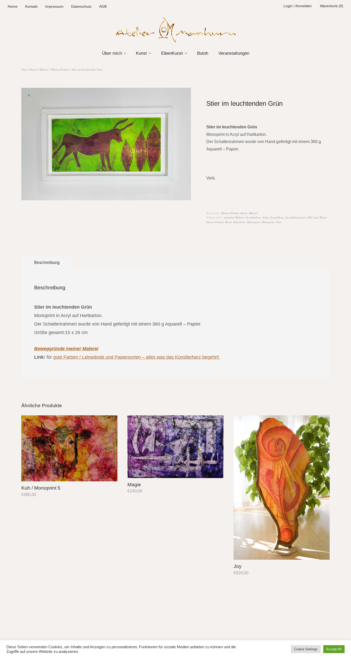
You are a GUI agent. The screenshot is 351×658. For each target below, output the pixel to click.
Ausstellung (277, 217)
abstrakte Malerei (234, 217)
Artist (265, 217)
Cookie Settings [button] (306, 649)
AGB (103, 6)
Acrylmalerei (253, 217)
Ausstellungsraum (295, 217)
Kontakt (31, 6)
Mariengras (254, 222)
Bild (310, 217)
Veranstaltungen (233, 53)
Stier (279, 222)
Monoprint (268, 222)
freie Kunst (320, 217)
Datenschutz (81, 6)
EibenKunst (172, 53)
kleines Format (215, 222)
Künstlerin (239, 222)
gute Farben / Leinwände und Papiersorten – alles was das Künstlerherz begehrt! (136, 357)
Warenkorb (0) (331, 6)
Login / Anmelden (297, 6)
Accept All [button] (333, 649)
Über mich (112, 53)
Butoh (202, 53)
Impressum (54, 6)
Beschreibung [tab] (47, 262)
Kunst (141, 53)
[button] (28, 94)
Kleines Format (60, 69)
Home (12, 6)
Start (24, 69)
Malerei (43, 69)
